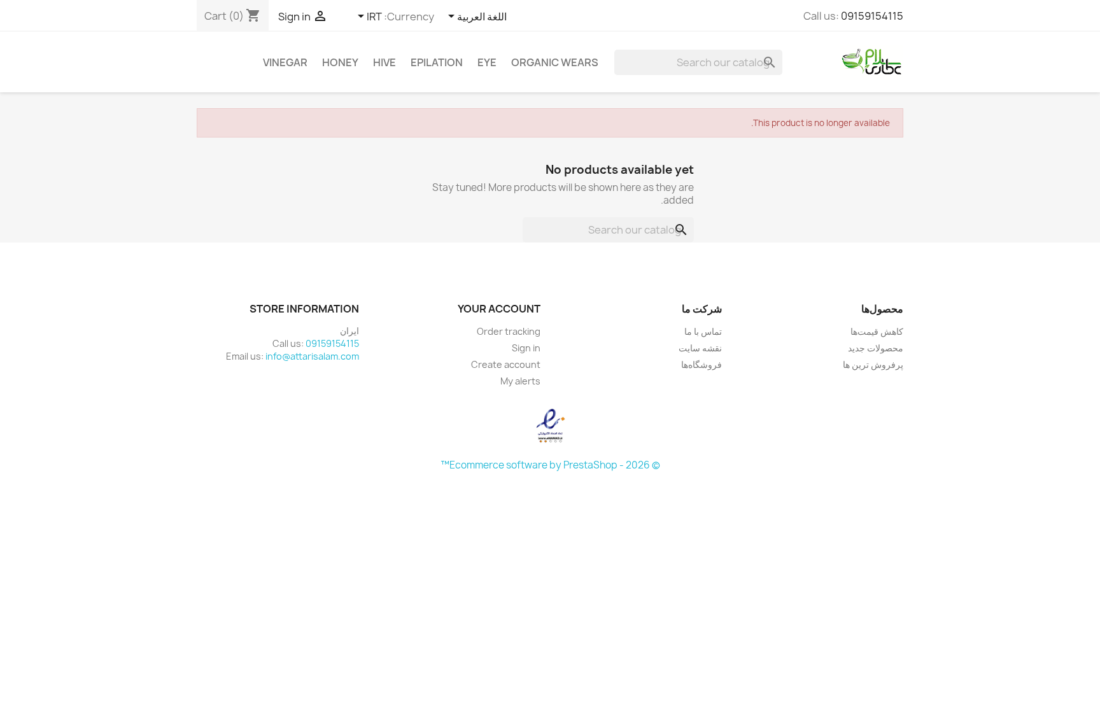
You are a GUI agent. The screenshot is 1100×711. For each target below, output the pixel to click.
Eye (487, 62)
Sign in (526, 348)
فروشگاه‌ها (701, 364)
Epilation (437, 62)
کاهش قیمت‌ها (876, 331)
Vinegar (285, 62)
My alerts (520, 381)
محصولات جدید (875, 348)
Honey (340, 62)
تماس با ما (703, 331)
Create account (505, 364)
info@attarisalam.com (312, 356)
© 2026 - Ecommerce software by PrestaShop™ (550, 465)
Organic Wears (554, 62)
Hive (384, 62)
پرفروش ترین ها (873, 364)
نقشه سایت (700, 348)
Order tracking (508, 331)
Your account (499, 309)
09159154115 (872, 16)
